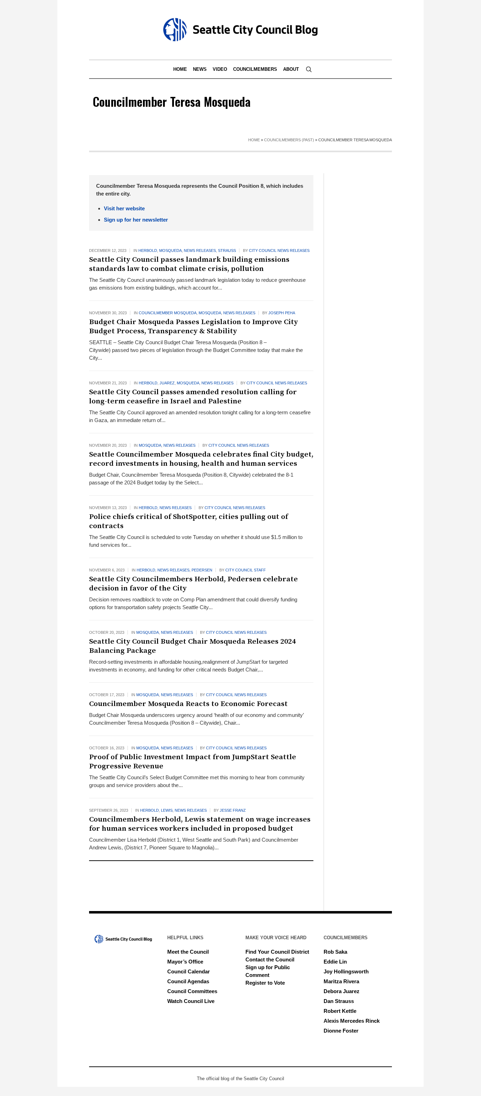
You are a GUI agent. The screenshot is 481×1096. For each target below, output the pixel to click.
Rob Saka (335, 952)
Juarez (167, 383)
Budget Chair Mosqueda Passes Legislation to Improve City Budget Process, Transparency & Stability (193, 326)
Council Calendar (188, 971)
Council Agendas (188, 981)
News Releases (200, 250)
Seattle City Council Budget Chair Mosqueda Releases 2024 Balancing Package (192, 646)
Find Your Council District (277, 952)
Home (254, 140)
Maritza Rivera (341, 981)
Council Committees (192, 991)
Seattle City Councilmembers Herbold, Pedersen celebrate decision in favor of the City (193, 584)
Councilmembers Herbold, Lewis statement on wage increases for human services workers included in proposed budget (200, 824)
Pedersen (202, 570)
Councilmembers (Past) (289, 140)
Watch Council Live (190, 1001)
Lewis (167, 810)
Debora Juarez (342, 991)
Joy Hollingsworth (346, 971)
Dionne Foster (341, 1031)
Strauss (227, 250)
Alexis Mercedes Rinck (352, 1021)
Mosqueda (170, 250)
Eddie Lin (335, 962)
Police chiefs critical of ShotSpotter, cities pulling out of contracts (188, 521)
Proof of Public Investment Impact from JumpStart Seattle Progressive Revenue (192, 762)
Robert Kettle (340, 1011)
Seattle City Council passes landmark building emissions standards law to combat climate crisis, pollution (189, 264)
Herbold (147, 250)
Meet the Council (188, 952)
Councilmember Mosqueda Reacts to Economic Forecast (189, 703)
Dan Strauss (339, 1001)
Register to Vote (265, 983)
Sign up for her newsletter (136, 220)
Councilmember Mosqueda (167, 313)
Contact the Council (269, 959)
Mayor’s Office (185, 962)
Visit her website (124, 208)
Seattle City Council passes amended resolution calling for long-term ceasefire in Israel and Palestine (193, 397)
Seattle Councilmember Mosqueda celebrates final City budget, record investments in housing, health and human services (201, 459)
